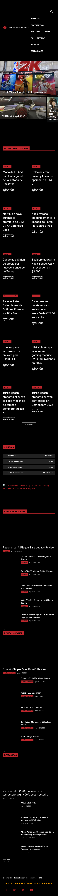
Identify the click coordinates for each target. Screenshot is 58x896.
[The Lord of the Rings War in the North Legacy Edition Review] (10, 618)
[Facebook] (6, 890)
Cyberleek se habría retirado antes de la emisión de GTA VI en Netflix (43, 309)
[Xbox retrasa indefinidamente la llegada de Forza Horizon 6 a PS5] (43, 203)
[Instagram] (14, 890)
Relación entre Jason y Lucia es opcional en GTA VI (42, 178)
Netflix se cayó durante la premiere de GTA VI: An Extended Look (13, 222)
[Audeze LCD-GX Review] (23, 108)
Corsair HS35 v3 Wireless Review (35, 678)
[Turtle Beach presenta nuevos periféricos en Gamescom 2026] (43, 382)
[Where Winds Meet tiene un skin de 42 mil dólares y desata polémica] (10, 836)
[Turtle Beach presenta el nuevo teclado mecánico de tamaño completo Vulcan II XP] (14, 382)
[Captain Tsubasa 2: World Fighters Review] (10, 560)
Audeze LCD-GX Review (31, 693)
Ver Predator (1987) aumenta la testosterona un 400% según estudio (25, 793)
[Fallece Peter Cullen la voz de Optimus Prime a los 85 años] (14, 290)
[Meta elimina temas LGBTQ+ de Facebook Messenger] (10, 850)
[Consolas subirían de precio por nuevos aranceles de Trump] (14, 248)
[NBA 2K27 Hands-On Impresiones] (29, 78)
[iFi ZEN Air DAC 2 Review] (10, 711)
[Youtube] (31, 890)
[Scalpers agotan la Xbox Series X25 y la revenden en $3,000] (43, 248)
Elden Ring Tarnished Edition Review (37, 571)
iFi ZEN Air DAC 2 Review (31, 707)
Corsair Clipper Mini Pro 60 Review (24, 669)
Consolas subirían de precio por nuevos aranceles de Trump (14, 266)
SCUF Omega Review (30, 737)
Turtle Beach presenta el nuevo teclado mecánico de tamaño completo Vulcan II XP (14, 403)
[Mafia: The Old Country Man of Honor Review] (10, 604)
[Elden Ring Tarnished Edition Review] (10, 575)
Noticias (7, 166)
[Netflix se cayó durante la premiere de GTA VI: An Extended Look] (14, 203)
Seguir (50, 461)
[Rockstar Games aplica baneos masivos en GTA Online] (10, 821)
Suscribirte (48, 473)
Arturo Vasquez (9, 418)
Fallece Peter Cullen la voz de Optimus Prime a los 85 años (13, 307)
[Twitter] (23, 890)
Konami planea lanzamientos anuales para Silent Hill (12, 353)
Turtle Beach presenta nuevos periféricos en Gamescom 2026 (42, 399)
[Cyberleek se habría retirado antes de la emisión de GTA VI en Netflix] (43, 290)
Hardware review (9, 673)
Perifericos (37, 387)
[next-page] (8, 629)
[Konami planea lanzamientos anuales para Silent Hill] (14, 336)
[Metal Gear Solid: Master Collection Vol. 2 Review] (10, 589)
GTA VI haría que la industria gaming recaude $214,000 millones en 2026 (43, 355)
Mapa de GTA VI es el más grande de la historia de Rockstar (13, 178)
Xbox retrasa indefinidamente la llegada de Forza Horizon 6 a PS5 (43, 220)
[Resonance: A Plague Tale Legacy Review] (29, 531)
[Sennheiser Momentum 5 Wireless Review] (10, 726)
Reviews (6, 551)
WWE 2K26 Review (28, 803)
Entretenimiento (10, 296)
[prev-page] (4, 629)
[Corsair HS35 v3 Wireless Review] (10, 682)
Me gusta (49, 456)
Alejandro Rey (8, 189)
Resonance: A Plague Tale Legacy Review (28, 547)
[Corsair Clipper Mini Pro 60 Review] (29, 653)
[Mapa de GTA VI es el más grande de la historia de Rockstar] (14, 161)
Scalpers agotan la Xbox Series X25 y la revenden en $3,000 (43, 266)
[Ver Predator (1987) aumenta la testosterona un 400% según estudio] (29, 775)
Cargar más (28, 424)
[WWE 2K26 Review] (10, 807)
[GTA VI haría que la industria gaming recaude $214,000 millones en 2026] (43, 336)
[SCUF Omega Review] (10, 740)
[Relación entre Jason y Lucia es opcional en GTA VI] (43, 161)
